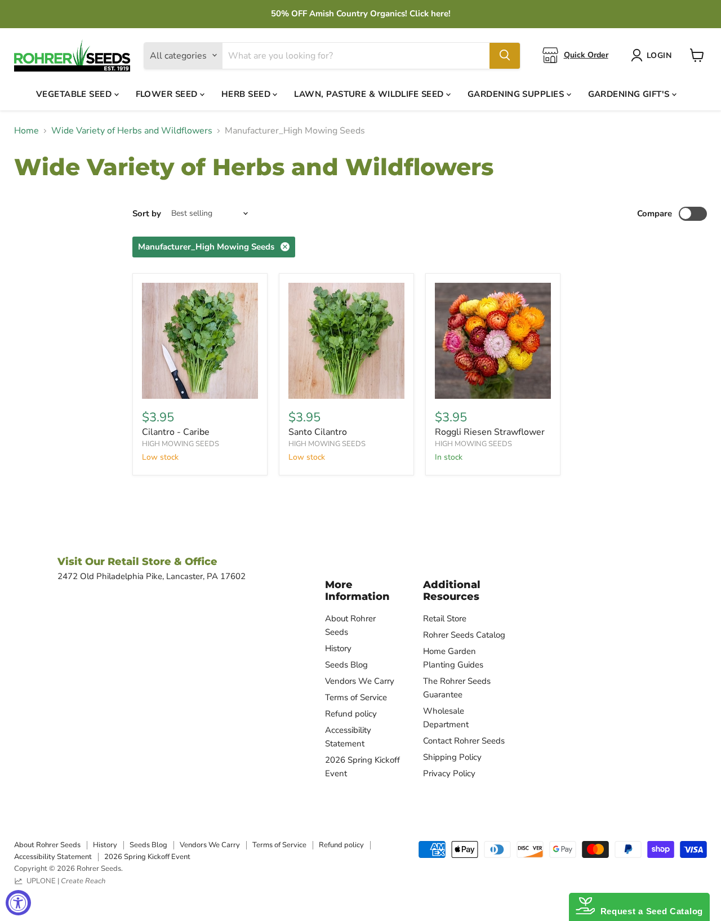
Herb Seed (247, 93)
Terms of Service (356, 697)
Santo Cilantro (317, 432)
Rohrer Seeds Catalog (464, 634)
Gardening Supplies (517, 93)
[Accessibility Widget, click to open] (18, 902)
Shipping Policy (452, 757)
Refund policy (351, 713)
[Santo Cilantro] (346, 341)
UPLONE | (64, 881)
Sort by (146, 214)
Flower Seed (168, 93)
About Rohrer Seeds (47, 845)
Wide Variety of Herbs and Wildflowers (131, 131)
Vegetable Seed (75, 93)
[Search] (504, 55)
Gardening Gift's (630, 93)
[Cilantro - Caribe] (200, 341)
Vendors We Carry (359, 681)
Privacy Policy (449, 773)
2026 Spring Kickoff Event (147, 857)
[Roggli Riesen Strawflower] (493, 341)
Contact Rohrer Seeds (464, 740)
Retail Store (444, 618)
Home (26, 131)
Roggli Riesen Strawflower (490, 432)
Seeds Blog (346, 664)
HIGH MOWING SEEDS (180, 444)
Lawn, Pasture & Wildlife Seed (370, 93)
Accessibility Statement (53, 857)
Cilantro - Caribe (176, 432)
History (338, 648)
